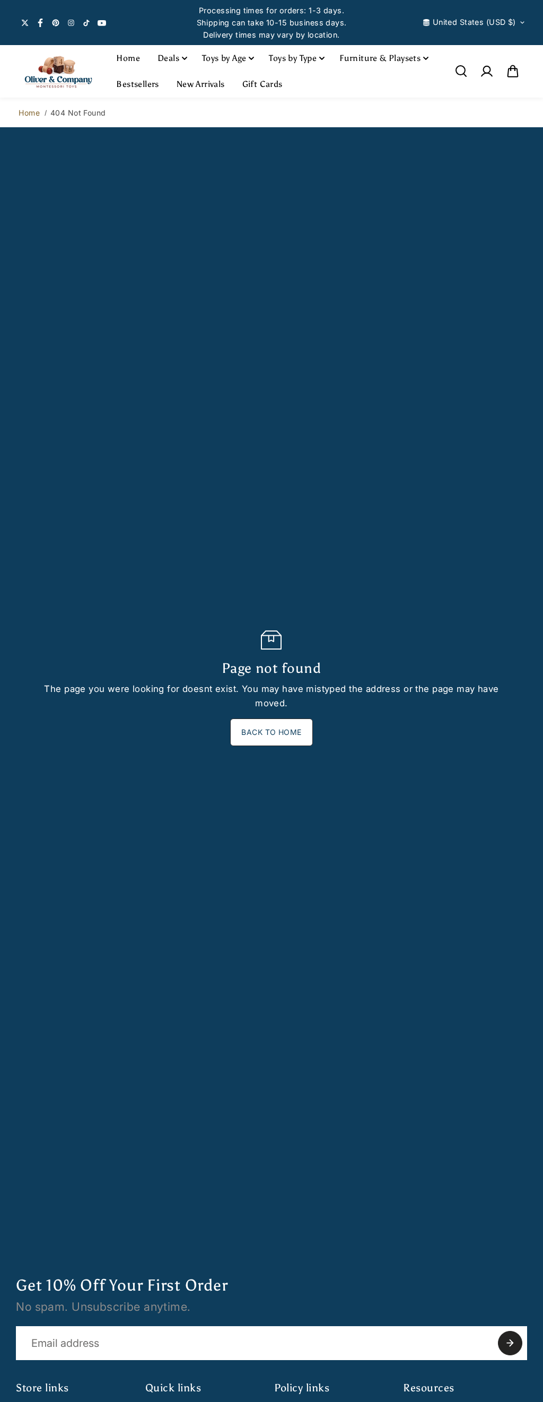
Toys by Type (293, 58)
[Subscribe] (510, 1343)
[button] (512, 71)
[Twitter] (25, 22)
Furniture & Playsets (380, 58)
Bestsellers (137, 84)
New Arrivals (201, 84)
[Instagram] (71, 22)
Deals (168, 58)
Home (128, 58)
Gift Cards (262, 84)
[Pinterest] (55, 22)
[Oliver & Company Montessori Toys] (58, 71)
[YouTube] (101, 22)
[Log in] (486, 71)
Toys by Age (224, 58)
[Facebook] (40, 22)
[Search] (460, 71)
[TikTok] (86, 22)
